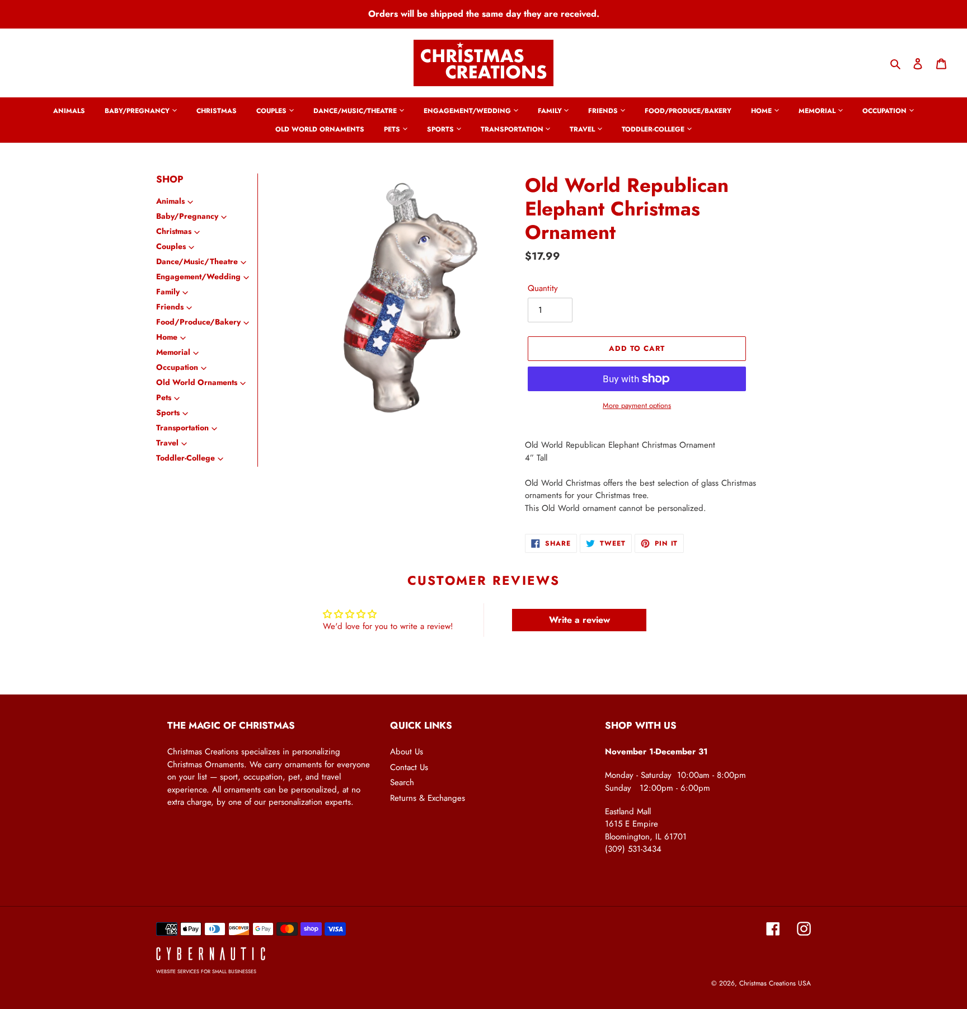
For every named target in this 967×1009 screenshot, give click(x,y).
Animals (170, 201)
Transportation (182, 427)
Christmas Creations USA (775, 983)
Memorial (173, 352)
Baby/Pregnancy (187, 216)
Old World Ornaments (196, 382)
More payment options (637, 405)
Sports (168, 412)
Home (166, 336)
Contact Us (409, 767)
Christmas (173, 231)
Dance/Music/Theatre (197, 261)
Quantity (543, 288)
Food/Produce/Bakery (198, 321)
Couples (171, 246)
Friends (170, 306)
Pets (163, 397)
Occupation (177, 367)
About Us (406, 751)
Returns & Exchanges (427, 798)
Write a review (579, 619)
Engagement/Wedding (198, 276)
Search (402, 782)
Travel (167, 442)
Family (168, 291)
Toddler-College (185, 457)
